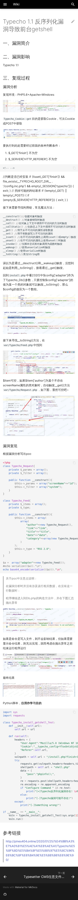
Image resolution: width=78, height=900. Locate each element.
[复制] (74, 168)
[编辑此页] (73, 21)
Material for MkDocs (26, 887)
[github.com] (5, 894)
